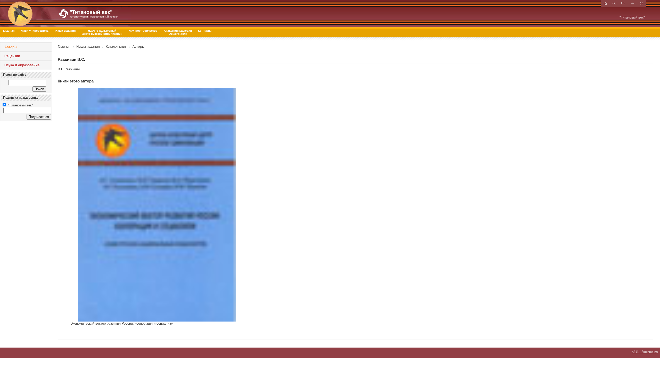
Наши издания (65, 30)
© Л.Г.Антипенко (645, 351)
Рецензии (12, 56)
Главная (8, 30)
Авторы (10, 47)
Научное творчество (143, 30)
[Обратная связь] (623, 3)
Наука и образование (21, 65)
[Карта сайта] (632, 3)
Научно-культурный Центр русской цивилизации (102, 32)
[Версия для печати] (641, 3)
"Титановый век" (20, 105)
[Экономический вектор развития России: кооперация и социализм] (157, 205)
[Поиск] (614, 3)
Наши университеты (35, 30)
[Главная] (55, 13)
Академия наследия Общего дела (178, 32)
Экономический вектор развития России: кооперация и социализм (121, 323)
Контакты (204, 30)
